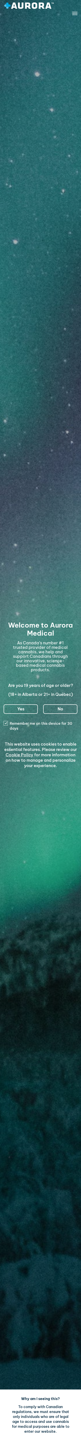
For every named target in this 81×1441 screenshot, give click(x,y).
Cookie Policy (19, 754)
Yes (20, 709)
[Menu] (75, 14)
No (60, 709)
